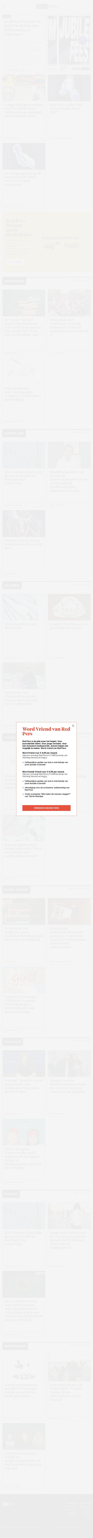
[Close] (73, 726)
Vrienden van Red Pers (46, 808)
